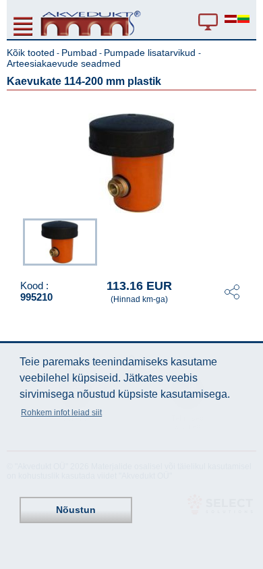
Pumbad (79, 52)
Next (247, 240)
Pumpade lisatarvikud (151, 52)
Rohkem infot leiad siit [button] (61, 412)
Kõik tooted (31, 52)
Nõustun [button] (76, 509)
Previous (16, 240)
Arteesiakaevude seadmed (64, 63)
